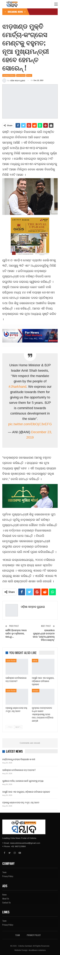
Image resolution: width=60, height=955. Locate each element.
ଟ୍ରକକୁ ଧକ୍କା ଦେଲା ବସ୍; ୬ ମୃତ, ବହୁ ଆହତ (20, 802)
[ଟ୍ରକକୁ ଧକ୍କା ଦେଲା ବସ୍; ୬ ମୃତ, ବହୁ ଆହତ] (17, 697)
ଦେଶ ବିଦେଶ (21, 75)
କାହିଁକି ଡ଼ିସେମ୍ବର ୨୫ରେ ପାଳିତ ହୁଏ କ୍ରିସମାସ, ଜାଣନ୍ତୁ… (16, 633)
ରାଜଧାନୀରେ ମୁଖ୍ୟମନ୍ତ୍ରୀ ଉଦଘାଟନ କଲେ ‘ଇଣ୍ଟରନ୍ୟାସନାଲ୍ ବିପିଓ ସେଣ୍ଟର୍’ (44, 634)
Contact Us (6, 902)
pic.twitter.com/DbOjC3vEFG (30, 424)
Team (4, 872)
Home (4, 894)
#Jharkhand (17, 386)
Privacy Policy (7, 876)
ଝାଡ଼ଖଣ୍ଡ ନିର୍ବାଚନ (9, 75)
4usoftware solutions (37, 950)
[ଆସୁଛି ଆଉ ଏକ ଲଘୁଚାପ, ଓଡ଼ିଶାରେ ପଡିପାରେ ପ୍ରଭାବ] (43, 667)
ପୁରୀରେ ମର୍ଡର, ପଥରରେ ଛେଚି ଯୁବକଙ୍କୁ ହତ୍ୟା (22, 780)
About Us (5, 898)
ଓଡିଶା (35, 660)
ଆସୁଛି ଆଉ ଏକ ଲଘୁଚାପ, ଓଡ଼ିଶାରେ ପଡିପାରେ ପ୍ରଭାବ (26, 791)
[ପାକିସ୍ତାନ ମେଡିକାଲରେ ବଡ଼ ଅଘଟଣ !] (17, 667)
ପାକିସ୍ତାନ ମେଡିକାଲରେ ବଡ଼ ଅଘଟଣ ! (18, 769)
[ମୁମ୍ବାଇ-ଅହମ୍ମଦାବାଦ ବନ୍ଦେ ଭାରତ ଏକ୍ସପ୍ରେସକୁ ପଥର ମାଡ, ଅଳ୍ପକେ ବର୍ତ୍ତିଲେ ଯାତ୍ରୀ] (43, 697)
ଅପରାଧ (35, 690)
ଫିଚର (29, 75)
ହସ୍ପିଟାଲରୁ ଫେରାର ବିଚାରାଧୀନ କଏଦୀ (18, 759)
